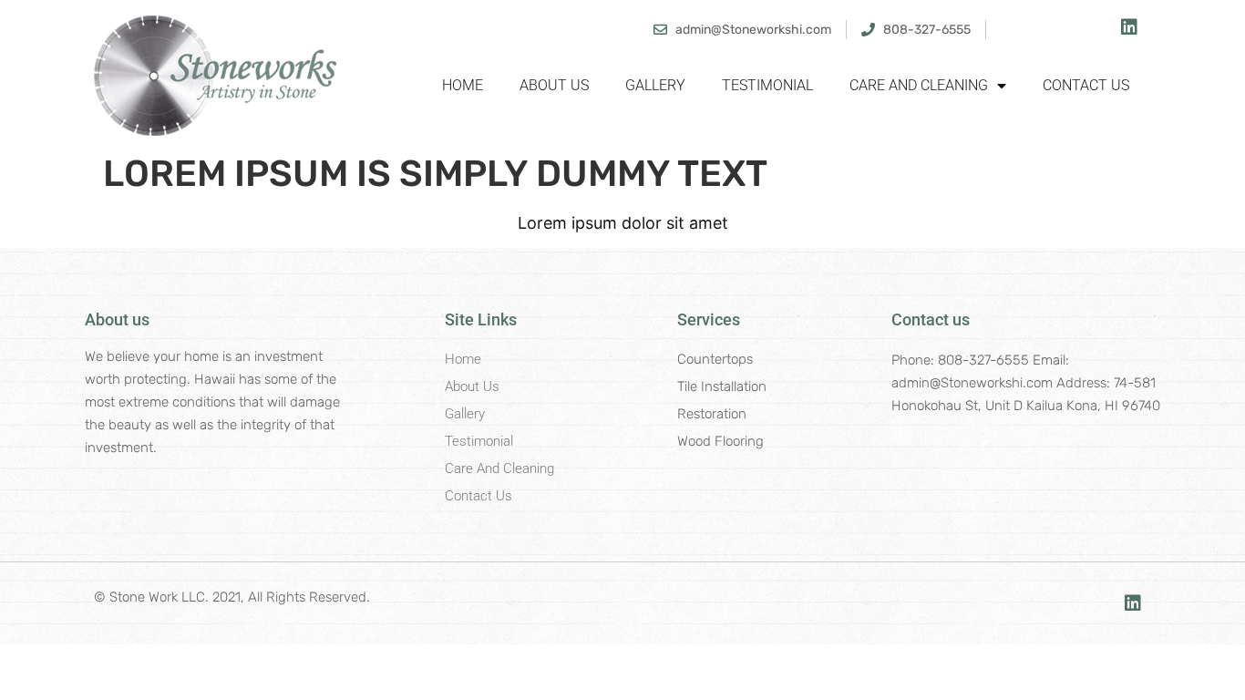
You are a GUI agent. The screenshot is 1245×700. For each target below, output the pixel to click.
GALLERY (655, 85)
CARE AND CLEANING (918, 85)
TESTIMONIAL (767, 85)
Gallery (465, 414)
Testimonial (479, 441)
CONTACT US (1086, 85)
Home (462, 85)
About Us (472, 386)
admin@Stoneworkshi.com (972, 383)
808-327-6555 (983, 360)
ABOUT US (554, 85)
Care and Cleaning (499, 468)
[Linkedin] (1129, 27)
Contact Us (478, 496)
